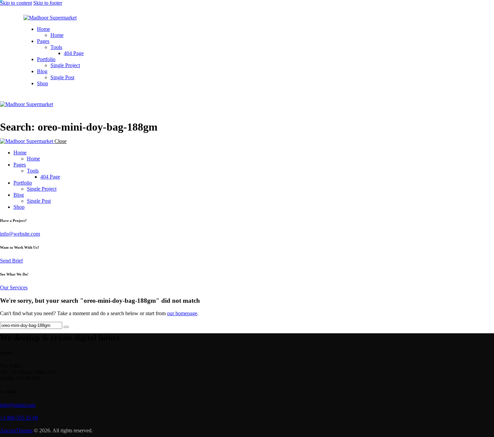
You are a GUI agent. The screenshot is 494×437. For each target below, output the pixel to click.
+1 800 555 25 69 (19, 418)
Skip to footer (47, 3)
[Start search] (66, 327)
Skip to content (16, 3)
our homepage (182, 313)
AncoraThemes (16, 430)
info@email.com (17, 405)
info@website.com (20, 234)
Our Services (14, 287)
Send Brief (11, 260)
